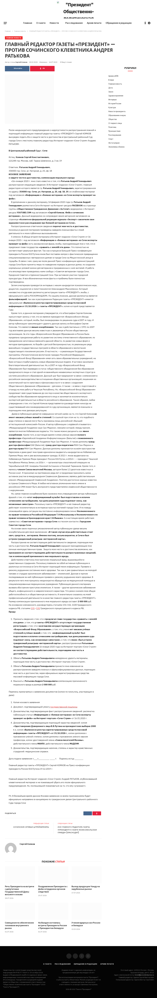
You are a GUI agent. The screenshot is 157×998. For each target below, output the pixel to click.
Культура (112, 107)
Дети (110, 88)
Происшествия (114, 131)
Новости (54, 23)
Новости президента (116, 111)
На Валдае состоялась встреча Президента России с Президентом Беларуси (52, 925)
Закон (110, 92)
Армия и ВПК (113, 76)
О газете (41, 23)
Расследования (74, 23)
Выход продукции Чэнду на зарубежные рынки (86, 888)
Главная (27, 23)
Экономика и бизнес (116, 147)
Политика (112, 127)
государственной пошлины (63, 707)
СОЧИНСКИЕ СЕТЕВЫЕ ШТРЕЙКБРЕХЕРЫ (31, 827)
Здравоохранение (115, 96)
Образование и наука (117, 115)
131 (33, 608)
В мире (111, 80)
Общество (112, 119)
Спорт (110, 139)
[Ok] (42, 68)
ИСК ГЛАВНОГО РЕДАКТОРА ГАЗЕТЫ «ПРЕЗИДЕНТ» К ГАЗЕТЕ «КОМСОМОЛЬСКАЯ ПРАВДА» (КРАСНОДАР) (77, 830)
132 (38, 608)
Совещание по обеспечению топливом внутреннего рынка (19, 925)
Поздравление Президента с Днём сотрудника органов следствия (52, 889)
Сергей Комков (21, 62)
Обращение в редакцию (119, 23)
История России (114, 103)
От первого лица (115, 123)
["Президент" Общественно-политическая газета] (78, 10)
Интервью (112, 100)
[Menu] (5, 23)
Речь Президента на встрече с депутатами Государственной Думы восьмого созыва (19, 890)
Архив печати (94, 23)
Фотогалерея (113, 143)
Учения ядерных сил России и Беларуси (86, 924)
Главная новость (13, 38)
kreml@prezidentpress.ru (144, 975)
